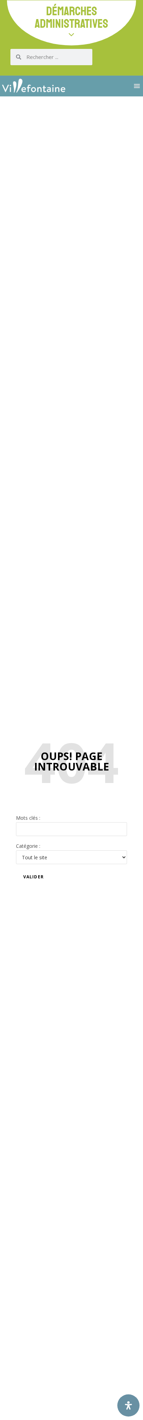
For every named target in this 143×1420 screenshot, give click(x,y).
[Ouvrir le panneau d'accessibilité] (128, 1405)
